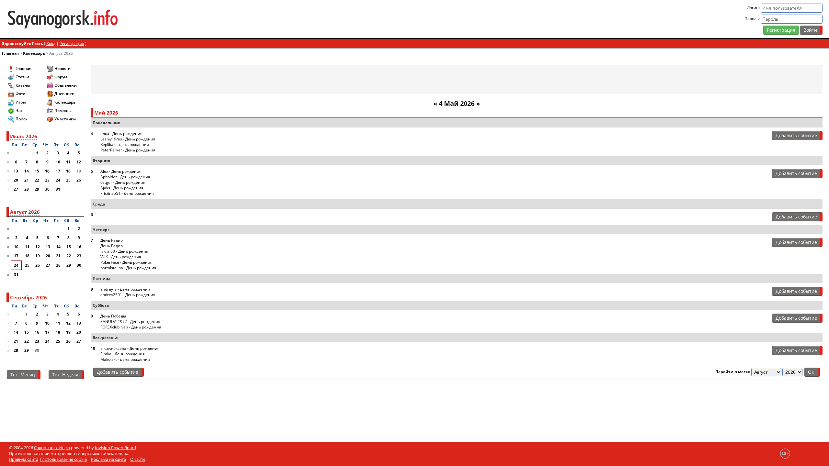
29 (37, 189)
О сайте (137, 459)
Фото (20, 93)
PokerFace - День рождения (126, 262)
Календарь (34, 53)
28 (26, 189)
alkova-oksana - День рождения (130, 348)
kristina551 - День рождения (127, 193)
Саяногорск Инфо (52, 447)
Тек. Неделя (65, 375)
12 (78, 162)
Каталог (23, 85)
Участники (65, 119)
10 (58, 162)
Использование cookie (64, 459)
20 (16, 180)
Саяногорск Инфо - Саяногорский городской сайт (141, 19)
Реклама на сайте (108, 459)
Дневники (64, 93)
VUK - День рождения (120, 257)
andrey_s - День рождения (125, 289)
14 (26, 171)
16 (47, 171)
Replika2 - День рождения (124, 144)
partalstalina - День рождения (128, 268)
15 (37, 171)
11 (68, 162)
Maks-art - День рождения (125, 359)
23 (47, 180)
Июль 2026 (23, 136)
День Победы (113, 316)
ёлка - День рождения (121, 133)
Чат (19, 110)
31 (58, 189)
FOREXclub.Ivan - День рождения (130, 327)
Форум (60, 77)
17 (58, 171)
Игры (21, 102)
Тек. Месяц (22, 375)
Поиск (22, 119)
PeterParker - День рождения (127, 150)
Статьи (22, 77)
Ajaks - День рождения (121, 188)
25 (68, 180)
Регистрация (781, 30)
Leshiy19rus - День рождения (127, 139)
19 (37, 256)
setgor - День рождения (122, 182)
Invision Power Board (115, 447)
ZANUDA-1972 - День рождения (130, 321)
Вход (50, 43)
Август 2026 (25, 212)
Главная (10, 53)
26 (78, 180)
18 (68, 171)
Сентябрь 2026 (28, 297)
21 (26, 180)
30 (47, 189)
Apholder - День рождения (125, 177)
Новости (62, 68)
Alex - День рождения (121, 171)
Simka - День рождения (122, 354)
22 (37, 180)
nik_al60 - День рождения (124, 251)
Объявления (66, 85)
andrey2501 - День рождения (127, 294)
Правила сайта (23, 459)
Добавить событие (796, 135)
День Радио (111, 240)
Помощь (62, 110)
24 (58, 180)
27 (16, 189)
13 (16, 171)
